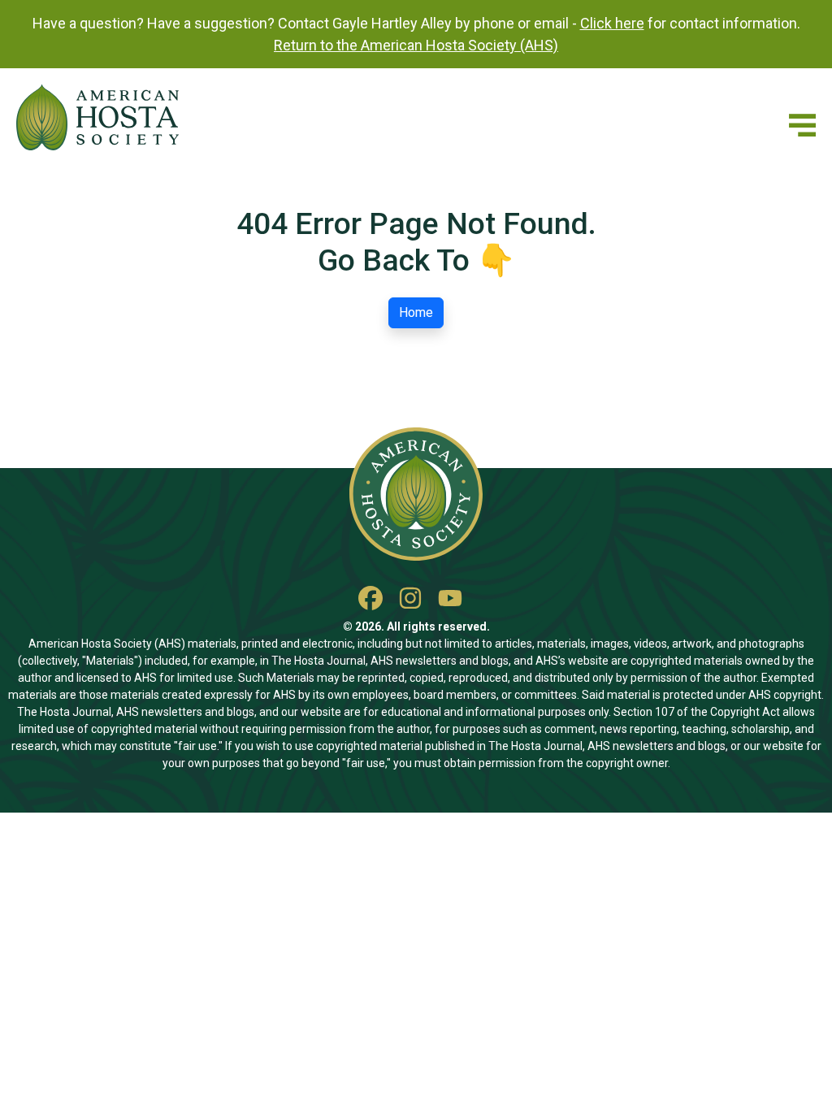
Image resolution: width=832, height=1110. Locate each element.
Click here (612, 23)
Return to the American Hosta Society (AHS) (416, 45)
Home (416, 312)
